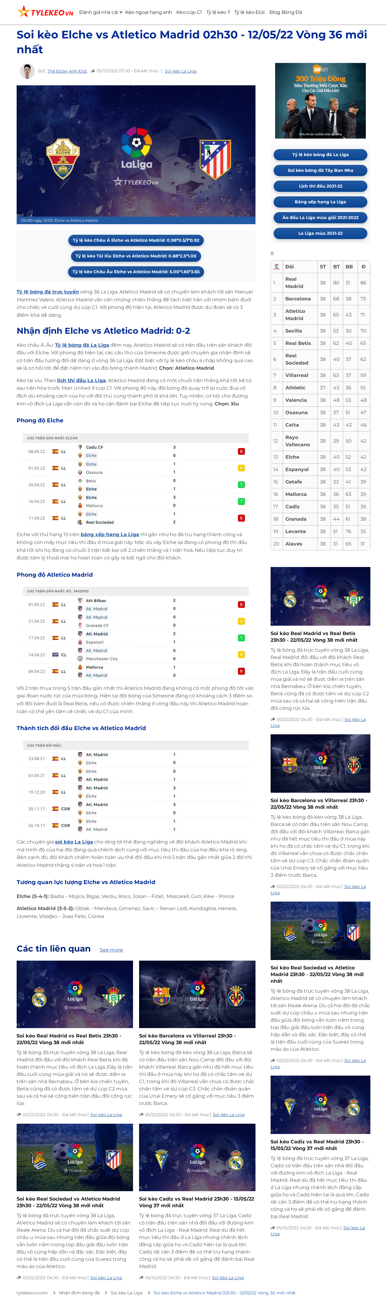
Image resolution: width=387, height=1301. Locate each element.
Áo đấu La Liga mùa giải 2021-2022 (320, 217)
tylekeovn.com (32, 1293)
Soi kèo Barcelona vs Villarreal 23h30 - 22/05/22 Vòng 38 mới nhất (187, 1039)
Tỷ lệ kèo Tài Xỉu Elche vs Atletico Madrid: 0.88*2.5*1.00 (136, 256)
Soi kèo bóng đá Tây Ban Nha (320, 170)
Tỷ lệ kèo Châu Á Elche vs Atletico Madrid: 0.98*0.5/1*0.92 (136, 240)
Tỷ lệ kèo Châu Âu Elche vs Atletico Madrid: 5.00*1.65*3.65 (136, 271)
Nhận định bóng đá (79, 1293)
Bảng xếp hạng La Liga (320, 202)
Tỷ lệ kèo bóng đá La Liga (320, 154)
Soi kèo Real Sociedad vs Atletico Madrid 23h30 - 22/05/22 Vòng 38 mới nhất (68, 1202)
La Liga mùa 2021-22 (320, 233)
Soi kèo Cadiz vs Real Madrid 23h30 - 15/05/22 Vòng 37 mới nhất (196, 1202)
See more (111, 950)
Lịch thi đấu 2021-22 (320, 186)
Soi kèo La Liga (181, 71)
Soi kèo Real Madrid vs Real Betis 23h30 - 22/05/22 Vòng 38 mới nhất (69, 1039)
